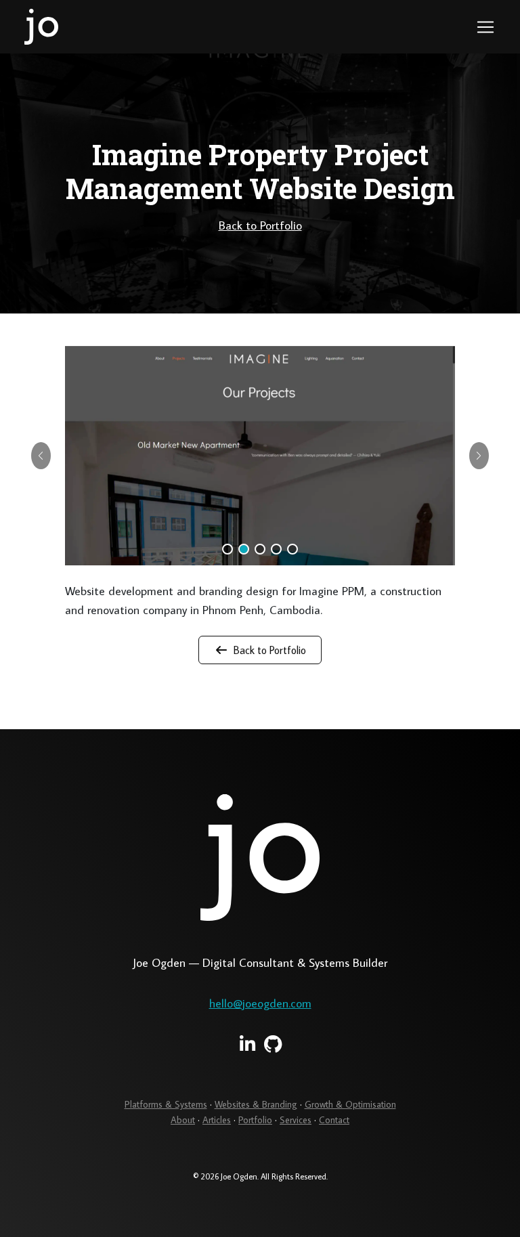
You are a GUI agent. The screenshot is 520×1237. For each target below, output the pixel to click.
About (183, 1120)
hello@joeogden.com (260, 1003)
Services (295, 1120)
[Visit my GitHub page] (273, 1043)
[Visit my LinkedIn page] (247, 1043)
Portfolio (255, 1120)
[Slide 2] (243, 549)
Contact (334, 1120)
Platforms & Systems (166, 1104)
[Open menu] (485, 27)
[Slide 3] (260, 549)
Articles (216, 1120)
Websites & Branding (256, 1104)
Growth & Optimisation (350, 1104)
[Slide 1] (227, 549)
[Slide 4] (276, 549)
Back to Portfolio (260, 225)
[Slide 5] (292, 549)
